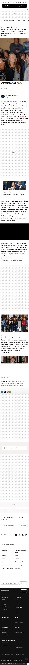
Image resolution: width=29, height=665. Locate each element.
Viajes (16, 555)
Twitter (15, 83)
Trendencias (4, 630)
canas (23, 20)
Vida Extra (17, 602)
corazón (16, 388)
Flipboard (18, 83)
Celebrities (9, 388)
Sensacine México (19, 647)
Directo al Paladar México (7, 654)
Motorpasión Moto (19, 622)
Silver (3, 558)
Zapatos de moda (7, 565)
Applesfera (4, 604)
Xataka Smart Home (6, 606)
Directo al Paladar (6, 619)
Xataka (3, 599)
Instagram (19, 534)
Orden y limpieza (19, 565)
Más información (22, 663)
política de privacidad (19, 528)
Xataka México (5, 642)
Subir (22, 591)
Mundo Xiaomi (5, 609)
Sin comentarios (6, 83)
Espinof (16, 612)
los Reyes (22, 116)
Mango (12, 20)
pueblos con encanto (7, 568)
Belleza (17, 558)
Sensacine (17, 609)
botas (3, 562)
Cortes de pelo (19, 562)
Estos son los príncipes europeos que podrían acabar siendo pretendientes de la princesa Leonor (13, 383)
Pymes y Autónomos (19, 632)
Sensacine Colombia (19, 649)
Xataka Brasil (5, 645)
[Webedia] (5, 592)
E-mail (20, 83)
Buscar (22, 583)
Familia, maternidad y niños (21, 551)
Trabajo (4, 555)
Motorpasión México (19, 654)
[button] (12, 96)
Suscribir (23, 525)
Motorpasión (18, 619)
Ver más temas (6, 574)
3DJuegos (17, 599)
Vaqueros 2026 (15, 510)
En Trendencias (6, 191)
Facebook (12, 83)
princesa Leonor (24, 388)
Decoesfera (4, 632)
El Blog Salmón (18, 630)
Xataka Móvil (5, 602)
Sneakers (4, 550)
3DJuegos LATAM (19, 642)
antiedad (17, 568)
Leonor (5, 203)
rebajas (18, 20)
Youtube (16, 534)
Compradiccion (5, 634)
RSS (23, 534)
